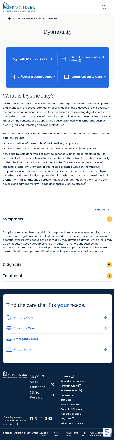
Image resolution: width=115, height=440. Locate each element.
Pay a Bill (68, 419)
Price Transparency (72, 423)
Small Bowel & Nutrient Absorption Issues (34, 18)
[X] (35, 418)
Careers (67, 376)
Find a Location (71, 391)
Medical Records (70, 404)
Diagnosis (57, 264)
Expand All (102, 209)
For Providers (68, 395)
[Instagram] (40, 418)
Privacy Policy (56, 434)
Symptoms (57, 219)
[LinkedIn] (45, 418)
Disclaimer (45, 434)
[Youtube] (50, 418)
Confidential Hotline (72, 381)
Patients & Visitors (71, 409)
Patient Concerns (71, 414)
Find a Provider (71, 386)
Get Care (66, 400)
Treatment (57, 275)
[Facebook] (31, 418)
